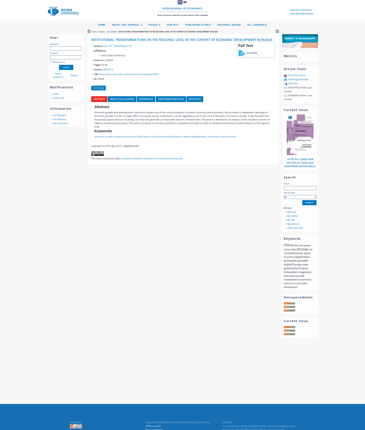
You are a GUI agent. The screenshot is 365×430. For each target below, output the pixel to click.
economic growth (103, 136)
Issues (153, 25)
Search (286, 183)
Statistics (195, 99)
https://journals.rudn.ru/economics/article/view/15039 (129, 74)
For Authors (59, 119)
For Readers (59, 115)
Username (54, 44)
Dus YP (108, 46)
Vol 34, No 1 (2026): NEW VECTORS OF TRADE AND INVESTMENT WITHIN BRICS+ (300, 163)
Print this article (297, 75)
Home (102, 25)
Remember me (58, 62)
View (55, 93)
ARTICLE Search (153, 426)
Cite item (293, 83)
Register (74, 75)
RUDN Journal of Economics (182, 11)
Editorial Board (229, 25)
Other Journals (295, 227)
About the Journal (126, 25)
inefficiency (143, 136)
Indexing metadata (298, 79)
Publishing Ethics (198, 25)
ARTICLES (108, 69)
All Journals (257, 25)
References (146, 99)
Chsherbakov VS (122, 46)
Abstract (99, 99)
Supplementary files (171, 99)
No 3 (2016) (112, 32)
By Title (291, 219)
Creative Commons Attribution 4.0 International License (152, 158)
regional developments (194, 136)
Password (54, 53)
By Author (292, 215)
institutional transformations (165, 136)
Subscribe (58, 97)
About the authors (122, 99)
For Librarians (60, 123)
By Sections (293, 223)
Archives (102, 32)
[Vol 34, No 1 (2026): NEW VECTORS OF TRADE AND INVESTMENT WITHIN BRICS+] (300, 154)
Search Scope (289, 192)
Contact (173, 25)
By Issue (291, 212)
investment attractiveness (222, 136)
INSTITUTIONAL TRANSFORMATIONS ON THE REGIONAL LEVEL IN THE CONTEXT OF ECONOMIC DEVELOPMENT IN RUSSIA (168, 32)
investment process (125, 136)
